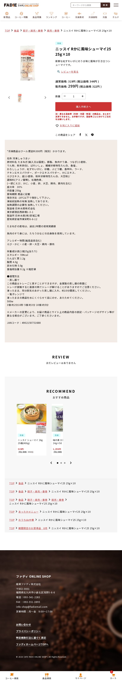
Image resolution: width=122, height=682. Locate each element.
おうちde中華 (26, 520)
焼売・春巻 (53, 30)
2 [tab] (61, 463)
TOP (7, 30)
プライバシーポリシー (28, 631)
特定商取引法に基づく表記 (31, 637)
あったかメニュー (28, 511)
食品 (16, 30)
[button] (21, 15)
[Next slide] (45, 98)
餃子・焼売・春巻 (33, 30)
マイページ (80, 678)
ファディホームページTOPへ (32, 644)
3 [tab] (64, 463)
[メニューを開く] (116, 5)
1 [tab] (57, 463)
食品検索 (46, 678)
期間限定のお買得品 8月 (32, 528)
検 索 (105, 5)
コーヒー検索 (12, 678)
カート (113, 676)
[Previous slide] (9, 98)
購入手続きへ (83, 106)
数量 (57, 96)
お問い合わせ (23, 624)
